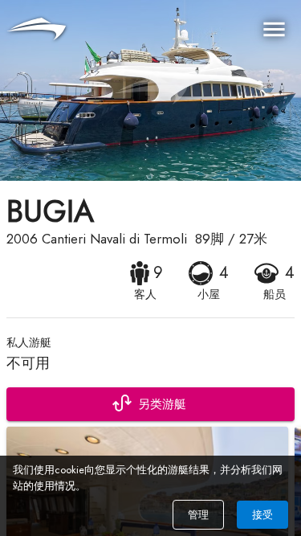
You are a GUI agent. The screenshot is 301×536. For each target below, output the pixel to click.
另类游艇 (162, 404)
